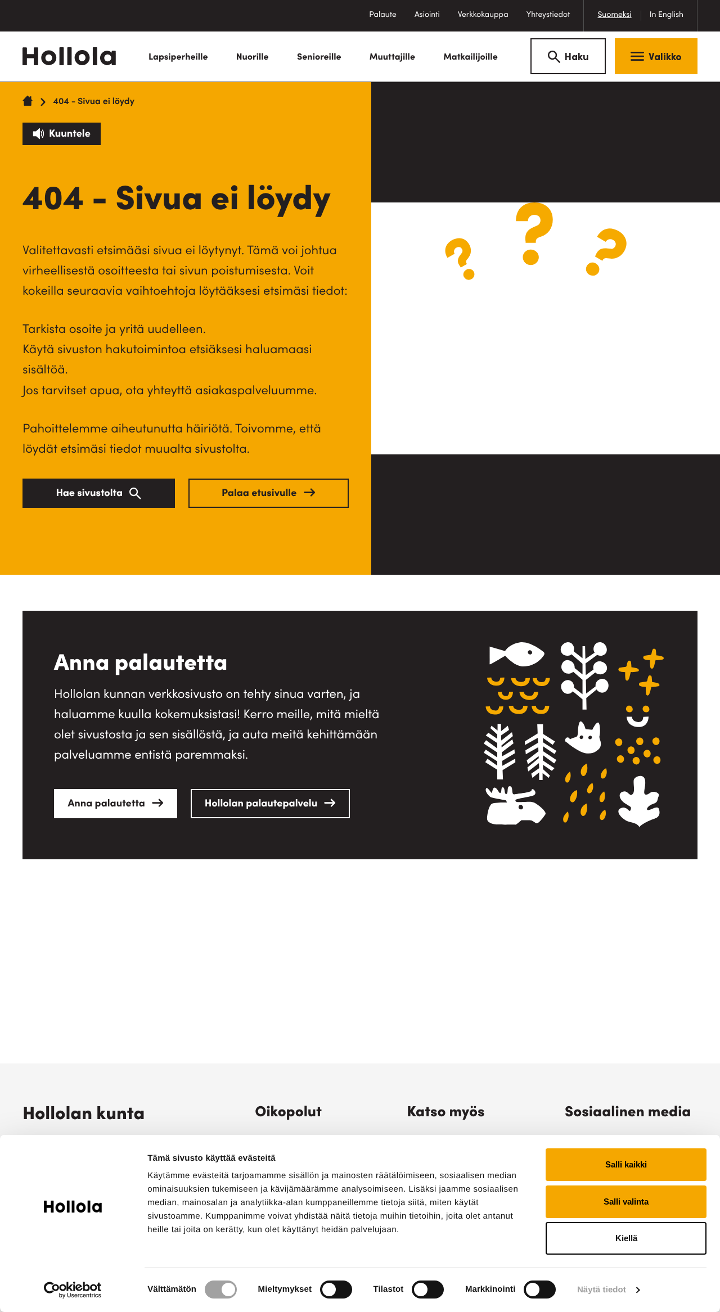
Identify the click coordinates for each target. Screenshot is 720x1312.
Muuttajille (392, 57)
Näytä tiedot (601, 1290)
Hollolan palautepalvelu (262, 805)
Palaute (387, 21)
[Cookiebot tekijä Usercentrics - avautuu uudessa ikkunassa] (73, 1290)
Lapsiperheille (178, 57)
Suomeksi (614, 15)
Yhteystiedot (548, 15)
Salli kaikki (626, 1164)
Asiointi (427, 15)
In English (666, 15)
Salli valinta (626, 1201)
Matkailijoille (470, 57)
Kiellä (626, 1238)
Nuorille (252, 57)
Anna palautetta (107, 805)
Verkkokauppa (488, 21)
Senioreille (319, 57)
